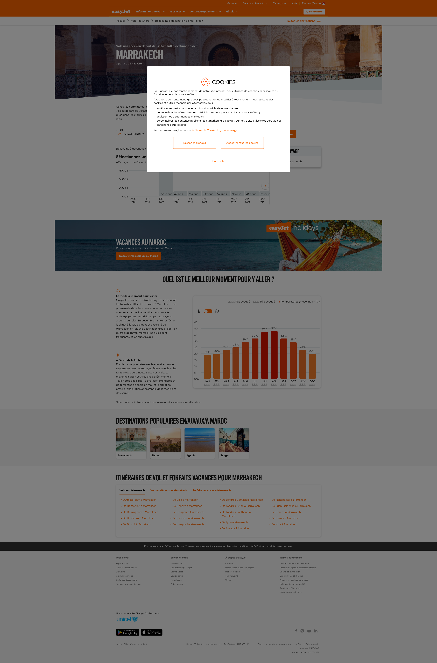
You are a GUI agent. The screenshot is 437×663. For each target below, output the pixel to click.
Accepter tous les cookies (242, 142)
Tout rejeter (219, 161)
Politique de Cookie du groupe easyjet (215, 130)
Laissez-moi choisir (194, 142)
